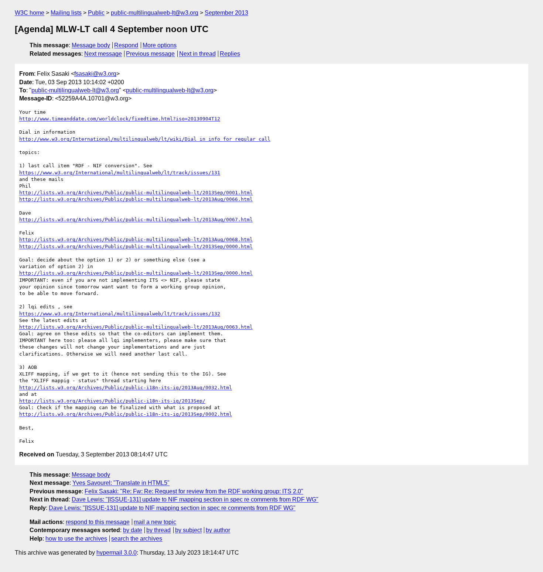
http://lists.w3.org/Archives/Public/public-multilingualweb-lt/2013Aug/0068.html (136, 239)
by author (218, 530)
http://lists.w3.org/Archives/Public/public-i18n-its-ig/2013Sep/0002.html (125, 414)
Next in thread (197, 54)
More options (160, 45)
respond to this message (98, 522)
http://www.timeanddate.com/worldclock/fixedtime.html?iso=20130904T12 (119, 118)
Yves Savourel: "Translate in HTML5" (121, 483)
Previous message (150, 54)
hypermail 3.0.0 (116, 552)
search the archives (136, 538)
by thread (158, 530)
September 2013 (226, 13)
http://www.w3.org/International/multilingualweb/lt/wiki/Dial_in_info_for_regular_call (144, 139)
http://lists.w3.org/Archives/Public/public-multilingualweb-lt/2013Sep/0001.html (136, 192)
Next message (103, 54)
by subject (188, 530)
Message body (91, 45)
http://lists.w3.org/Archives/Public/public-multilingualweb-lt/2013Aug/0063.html (136, 327)
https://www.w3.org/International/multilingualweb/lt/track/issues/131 (119, 172)
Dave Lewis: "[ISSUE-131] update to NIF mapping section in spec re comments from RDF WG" (195, 499)
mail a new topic (155, 522)
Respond (126, 45)
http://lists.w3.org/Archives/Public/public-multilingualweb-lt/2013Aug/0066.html (136, 199)
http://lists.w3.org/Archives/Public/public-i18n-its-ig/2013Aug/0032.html (125, 387)
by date (132, 530)
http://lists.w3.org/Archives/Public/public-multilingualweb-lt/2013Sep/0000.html (136, 246)
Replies (230, 54)
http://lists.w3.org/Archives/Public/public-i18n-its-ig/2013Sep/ (112, 401)
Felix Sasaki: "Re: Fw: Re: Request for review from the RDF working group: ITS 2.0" (194, 491)
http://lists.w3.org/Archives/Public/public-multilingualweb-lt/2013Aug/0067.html (136, 219)
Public (96, 13)
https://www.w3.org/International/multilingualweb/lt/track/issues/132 (119, 313)
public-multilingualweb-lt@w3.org (154, 13)
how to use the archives (76, 538)
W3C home (29, 13)
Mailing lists (66, 13)
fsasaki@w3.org (95, 74)
